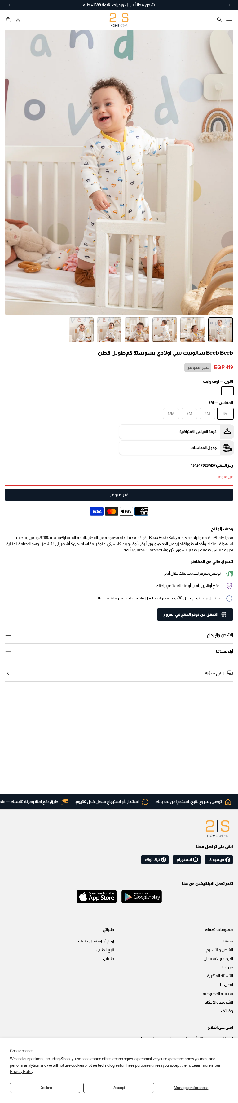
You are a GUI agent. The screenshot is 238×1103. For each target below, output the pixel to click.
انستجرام (184, 860)
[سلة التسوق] (9, 20)
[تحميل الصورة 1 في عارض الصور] (220, 329)
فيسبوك (216, 860)
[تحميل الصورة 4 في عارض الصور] (137, 329)
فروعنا (227, 967)
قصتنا (228, 941)
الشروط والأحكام (219, 1002)
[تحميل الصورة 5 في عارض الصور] (109, 329)
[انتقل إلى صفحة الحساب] (18, 20)
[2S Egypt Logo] (217, 828)
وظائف (227, 1011)
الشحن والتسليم (219, 950)
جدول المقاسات (203, 448)
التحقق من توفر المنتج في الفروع (190, 614)
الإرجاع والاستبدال (218, 958)
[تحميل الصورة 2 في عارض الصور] (192, 329)
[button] (9, 20)
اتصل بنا (226, 984)
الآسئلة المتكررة (220, 976)
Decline (45, 1088)
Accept (119, 1088)
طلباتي (108, 958)
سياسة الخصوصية (218, 993)
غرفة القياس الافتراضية (198, 432)
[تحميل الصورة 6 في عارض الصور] (81, 329)
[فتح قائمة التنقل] (229, 20)
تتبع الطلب (105, 950)
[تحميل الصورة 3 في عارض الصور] (164, 329)
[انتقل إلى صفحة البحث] (219, 20)
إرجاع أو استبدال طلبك (96, 941)
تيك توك (152, 860)
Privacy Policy (21, 1072)
